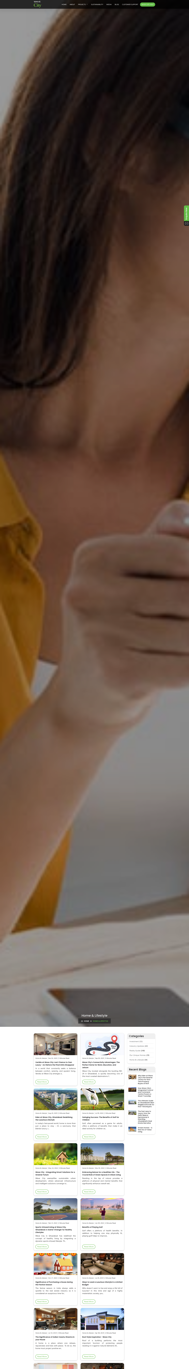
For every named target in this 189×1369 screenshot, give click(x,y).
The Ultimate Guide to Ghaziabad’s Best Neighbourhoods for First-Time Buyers (146, 1104)
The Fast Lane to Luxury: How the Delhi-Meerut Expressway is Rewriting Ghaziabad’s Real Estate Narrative (145, 1117)
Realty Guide (135, 1051)
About (72, 4)
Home (64, 4)
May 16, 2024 (53, 1168)
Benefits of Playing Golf (92, 1227)
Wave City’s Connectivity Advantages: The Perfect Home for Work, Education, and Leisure (101, 1065)
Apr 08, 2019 (99, 1333)
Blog (117, 4)
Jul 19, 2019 (52, 1333)
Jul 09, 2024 (99, 1113)
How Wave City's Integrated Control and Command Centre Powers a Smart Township (145, 1092)
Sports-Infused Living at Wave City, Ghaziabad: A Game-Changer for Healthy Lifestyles (53, 1229)
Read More (42, 1082)
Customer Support (130, 4)
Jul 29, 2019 (99, 1278)
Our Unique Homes (138, 1055)
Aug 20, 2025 (53, 1113)
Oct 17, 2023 (52, 1278)
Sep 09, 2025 (99, 1058)
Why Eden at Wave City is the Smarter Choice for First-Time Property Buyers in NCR (145, 1080)
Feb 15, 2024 (52, 1223)
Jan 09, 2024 (99, 1223)
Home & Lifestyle (41, 1058)
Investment (134, 1041)
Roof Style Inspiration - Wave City (96, 1337)
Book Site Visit (148, 4)
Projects (82, 4)
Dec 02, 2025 (52, 1058)
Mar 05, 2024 (99, 1168)
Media (109, 4)
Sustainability (97, 4)
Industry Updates (137, 1046)
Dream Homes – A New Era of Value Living (145, 1130)
